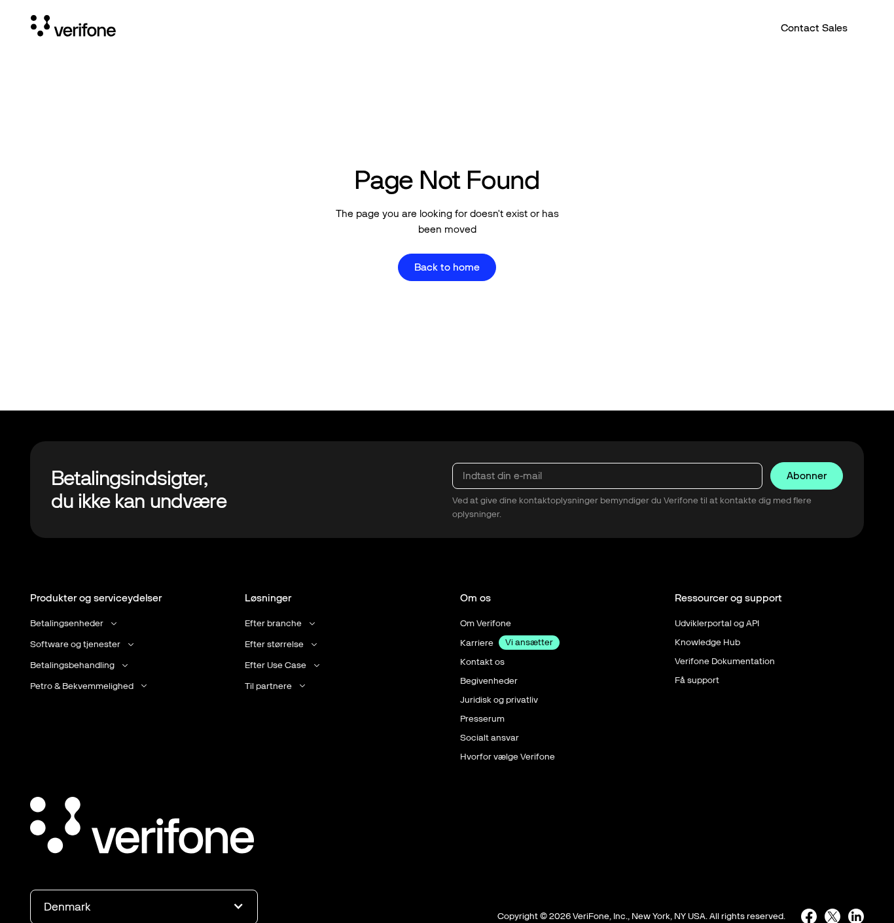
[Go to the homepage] (142, 827)
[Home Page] (73, 28)
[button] (74, 623)
